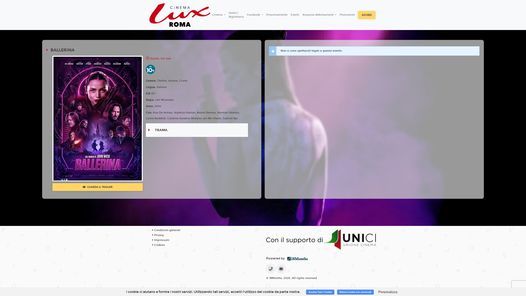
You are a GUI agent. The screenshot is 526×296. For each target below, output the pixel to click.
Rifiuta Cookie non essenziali (355, 292)
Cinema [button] (218, 14)
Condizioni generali (166, 230)
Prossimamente (276, 14)
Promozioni (347, 14)
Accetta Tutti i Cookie (320, 292)
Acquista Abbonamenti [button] (318, 14)
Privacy (158, 235)
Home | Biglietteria (236, 15)
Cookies (159, 245)
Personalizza (387, 292)
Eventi (295, 14)
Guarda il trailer (100, 187)
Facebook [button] (254, 14)
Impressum (161, 240)
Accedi (367, 15)
